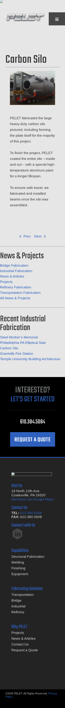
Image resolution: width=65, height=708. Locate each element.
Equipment (19, 574)
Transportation (22, 595)
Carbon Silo (9, 348)
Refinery (17, 612)
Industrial (18, 606)
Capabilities (20, 550)
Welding (17, 562)
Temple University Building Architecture (30, 359)
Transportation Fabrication (20, 293)
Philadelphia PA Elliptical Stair (23, 343)
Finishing (18, 568)
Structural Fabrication (27, 556)
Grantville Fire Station (16, 353)
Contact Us (20, 644)
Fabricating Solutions (27, 588)
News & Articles (12, 276)
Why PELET (19, 626)
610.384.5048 (31, 513)
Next (38, 236)
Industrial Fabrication (16, 271)
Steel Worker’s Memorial (19, 337)
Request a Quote (24, 650)
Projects (6, 282)
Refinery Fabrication (15, 287)
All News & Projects (15, 298)
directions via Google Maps (32, 499)
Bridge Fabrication (14, 265)
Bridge (16, 600)
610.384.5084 (32, 421)
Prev (27, 236)
